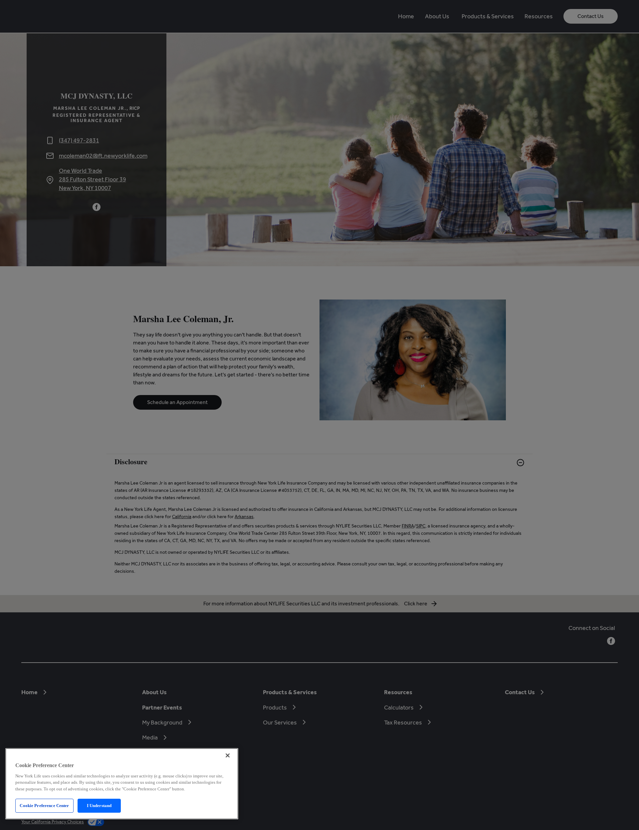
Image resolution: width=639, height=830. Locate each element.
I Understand (99, 805)
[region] (121, 783)
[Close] (227, 755)
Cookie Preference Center (44, 805)
